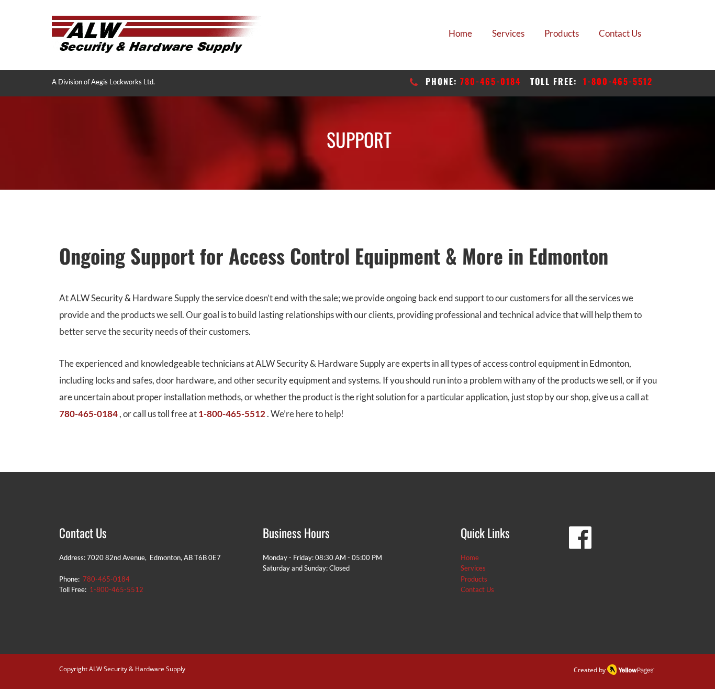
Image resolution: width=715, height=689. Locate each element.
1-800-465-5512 (618, 81)
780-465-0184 (490, 81)
